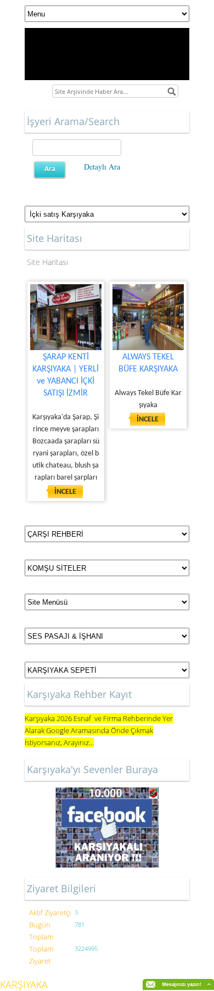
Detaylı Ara (102, 166)
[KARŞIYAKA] (107, 827)
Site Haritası (47, 262)
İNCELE (65, 492)
